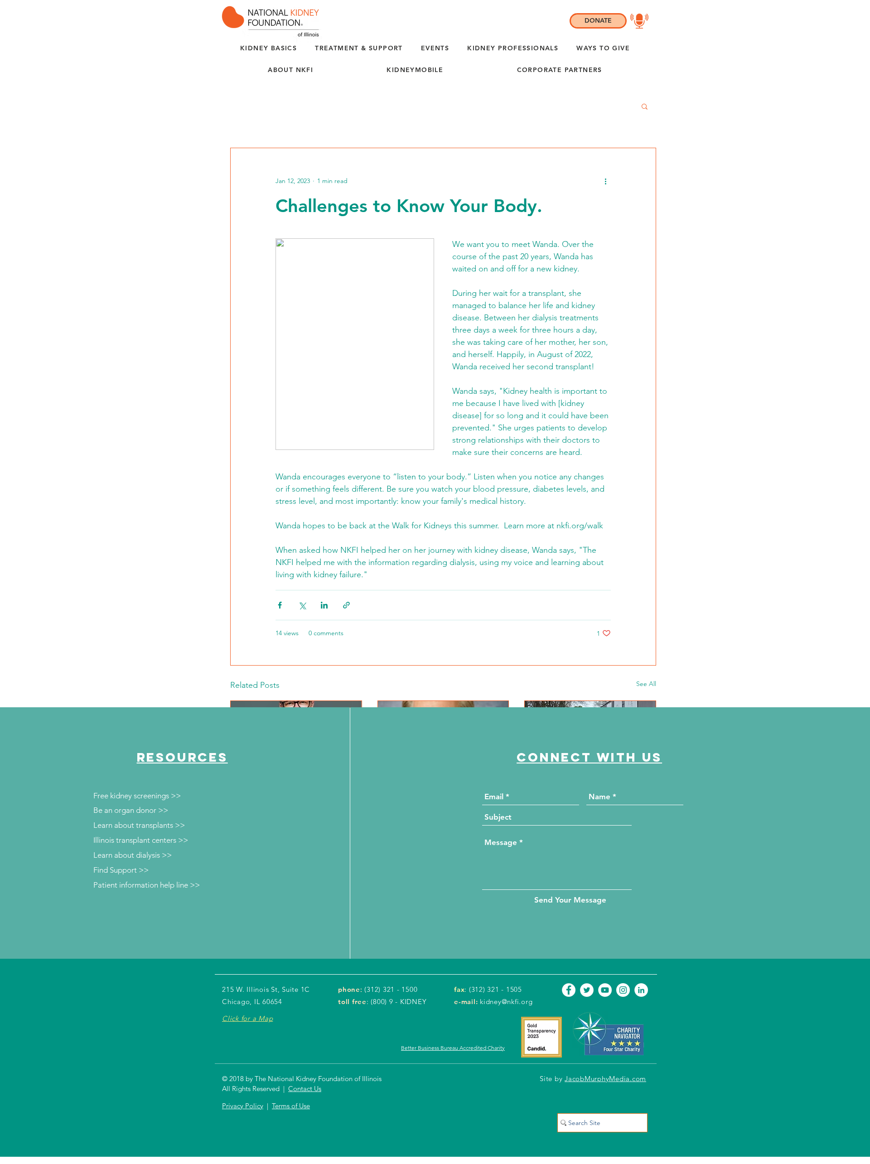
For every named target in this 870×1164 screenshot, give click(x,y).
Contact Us (304, 1088)
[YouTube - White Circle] (605, 990)
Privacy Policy (242, 1105)
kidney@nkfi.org (506, 1001)
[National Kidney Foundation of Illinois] (268, 21)
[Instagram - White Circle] (623, 990)
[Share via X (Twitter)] (302, 605)
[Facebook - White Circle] (568, 990)
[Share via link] (346, 605)
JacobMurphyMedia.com (605, 1078)
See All (646, 684)
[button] (290, 70)
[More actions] (605, 180)
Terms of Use (291, 1105)
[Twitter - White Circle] (587, 990)
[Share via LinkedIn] (324, 605)
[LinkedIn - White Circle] (641, 990)
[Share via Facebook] (280, 605)
